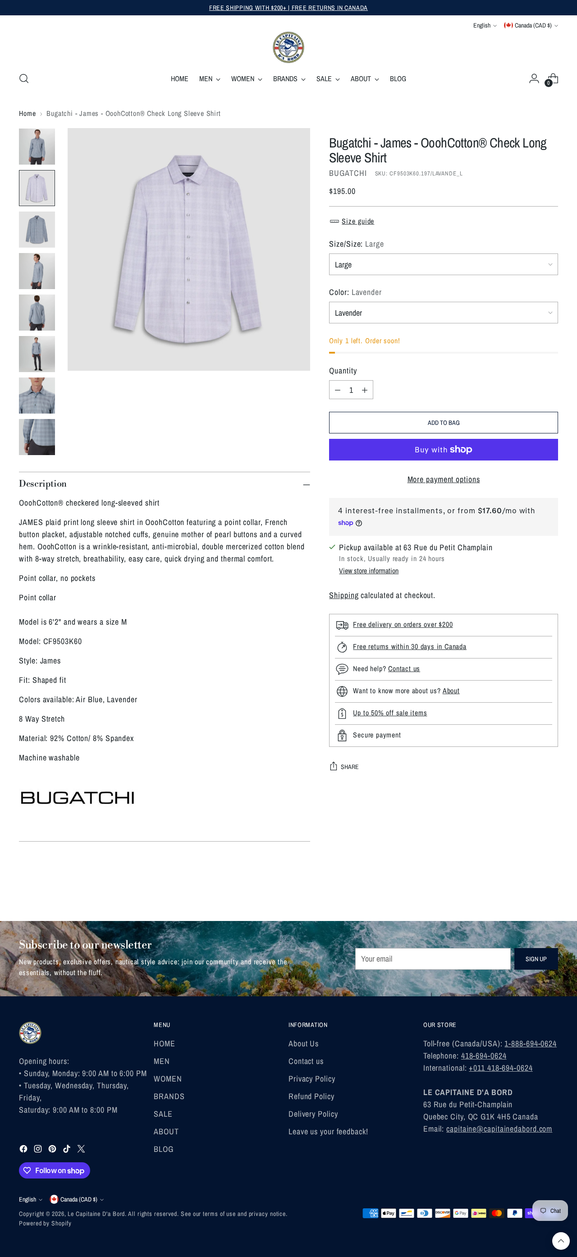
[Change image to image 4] (37, 271)
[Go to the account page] (534, 78)
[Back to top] (561, 1241)
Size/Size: (356, 243)
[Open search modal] (24, 78)
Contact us (404, 669)
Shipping (343, 595)
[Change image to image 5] (37, 313)
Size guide (358, 221)
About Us (303, 1043)
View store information (368, 571)
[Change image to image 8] (37, 437)
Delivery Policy (313, 1113)
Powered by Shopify (45, 1223)
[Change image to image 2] (37, 188)
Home (27, 113)
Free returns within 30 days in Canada (410, 647)
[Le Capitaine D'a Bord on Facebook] (24, 1150)
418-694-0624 (484, 1055)
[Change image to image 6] (37, 354)
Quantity (343, 370)
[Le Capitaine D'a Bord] (288, 47)
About (451, 691)
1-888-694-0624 (530, 1043)
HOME (164, 1043)
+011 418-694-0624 (500, 1067)
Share (350, 767)
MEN (162, 1061)
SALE (163, 1113)
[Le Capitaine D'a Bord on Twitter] (82, 1150)
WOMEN (168, 1078)
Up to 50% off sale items (390, 713)
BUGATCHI (347, 173)
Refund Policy (311, 1096)
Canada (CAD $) (533, 25)
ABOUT (166, 1131)
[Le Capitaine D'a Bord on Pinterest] (53, 1150)
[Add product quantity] (365, 390)
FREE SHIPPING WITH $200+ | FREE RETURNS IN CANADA (288, 8)
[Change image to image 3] (37, 230)
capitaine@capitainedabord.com (499, 1128)
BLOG (164, 1149)
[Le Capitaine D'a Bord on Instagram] (38, 1150)
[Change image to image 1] (37, 147)
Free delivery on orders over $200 (403, 625)
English (481, 25)
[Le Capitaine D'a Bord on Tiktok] (67, 1150)
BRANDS (169, 1096)
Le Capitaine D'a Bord (96, 1214)
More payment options (444, 479)
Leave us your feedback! (328, 1131)
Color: (355, 292)
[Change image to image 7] (37, 396)
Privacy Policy (311, 1078)
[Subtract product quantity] (338, 390)
